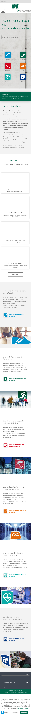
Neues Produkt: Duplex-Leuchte (15, 212)
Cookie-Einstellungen (22, 692)
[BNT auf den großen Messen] (15, 254)
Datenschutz (24, 688)
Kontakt (11, 688)
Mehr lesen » (15, 274)
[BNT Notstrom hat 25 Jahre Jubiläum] (15, 229)
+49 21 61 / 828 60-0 (25, 11)
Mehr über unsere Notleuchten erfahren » (17, 379)
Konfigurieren (24, 712)
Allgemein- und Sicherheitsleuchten (15, 189)
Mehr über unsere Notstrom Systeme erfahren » (16, 445)
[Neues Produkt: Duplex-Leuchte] (15, 203)
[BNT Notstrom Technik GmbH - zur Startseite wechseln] (15, 6)
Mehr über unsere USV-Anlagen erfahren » (17, 511)
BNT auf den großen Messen (15, 263)
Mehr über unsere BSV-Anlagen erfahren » (17, 575)
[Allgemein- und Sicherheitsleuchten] (15, 180)
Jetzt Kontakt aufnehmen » (10, 37)
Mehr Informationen (23, 708)
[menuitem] (2, 10)
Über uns (6, 688)
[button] (2, 712)
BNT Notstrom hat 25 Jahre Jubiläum (15, 238)
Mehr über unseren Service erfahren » (16, 639)
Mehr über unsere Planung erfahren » (16, 315)
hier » (23, 99)
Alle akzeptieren (14, 712)
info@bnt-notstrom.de (25, 10)
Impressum (17, 688)
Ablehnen (6, 712)
